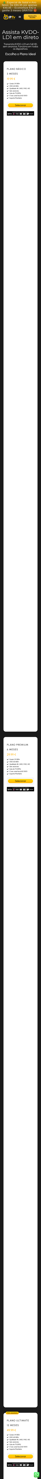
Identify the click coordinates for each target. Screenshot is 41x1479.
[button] (20, 17)
